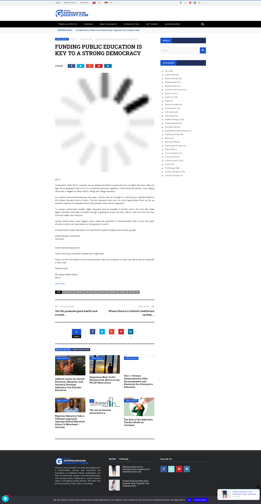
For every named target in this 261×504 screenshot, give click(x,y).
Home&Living (170, 127)
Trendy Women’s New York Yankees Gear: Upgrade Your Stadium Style (107, 30)
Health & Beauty (108, 24)
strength (112, 292)
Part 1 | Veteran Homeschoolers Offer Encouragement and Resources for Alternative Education (138, 381)
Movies (168, 138)
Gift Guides (152, 24)
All (92, 401)
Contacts (84, 3)
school (102, 292)
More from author (81, 349)
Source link (60, 283)
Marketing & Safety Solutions (177, 130)
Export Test (169, 93)
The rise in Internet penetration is (100, 411)
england (79, 292)
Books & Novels (171, 78)
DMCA (58, 3)
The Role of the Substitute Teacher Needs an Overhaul (138, 422)
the (130, 292)
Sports (168, 164)
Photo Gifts (169, 149)
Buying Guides (172, 24)
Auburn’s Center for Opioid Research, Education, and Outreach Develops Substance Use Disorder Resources (69, 384)
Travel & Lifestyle (67, 24)
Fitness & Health (171, 104)
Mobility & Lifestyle (173, 134)
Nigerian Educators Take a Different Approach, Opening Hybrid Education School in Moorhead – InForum (70, 421)
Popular (123, 459)
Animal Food (170, 74)
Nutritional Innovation (174, 145)
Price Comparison (172, 153)
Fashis (167, 101)
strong (122, 292)
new (94, 292)
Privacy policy (200, 500)
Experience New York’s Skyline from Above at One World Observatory (104, 380)
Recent (112, 459)
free (87, 292)
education (68, 292)
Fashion (88, 24)
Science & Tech (131, 24)
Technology (170, 168)
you (136, 292)
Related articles (63, 349)
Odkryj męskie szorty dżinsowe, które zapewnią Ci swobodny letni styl (136, 469)
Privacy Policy (70, 3)
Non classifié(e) (171, 142)
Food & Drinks (171, 108)
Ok (189, 500)
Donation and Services (174, 89)
